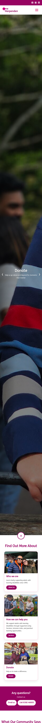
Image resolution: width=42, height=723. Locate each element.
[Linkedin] (39, 3)
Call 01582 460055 (27, 703)
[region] (21, 275)
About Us (11, 587)
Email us (11, 703)
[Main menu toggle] (37, 10)
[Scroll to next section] (21, 535)
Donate (10, 676)
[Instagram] (36, 3)
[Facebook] (32, 3)
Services (11, 635)
